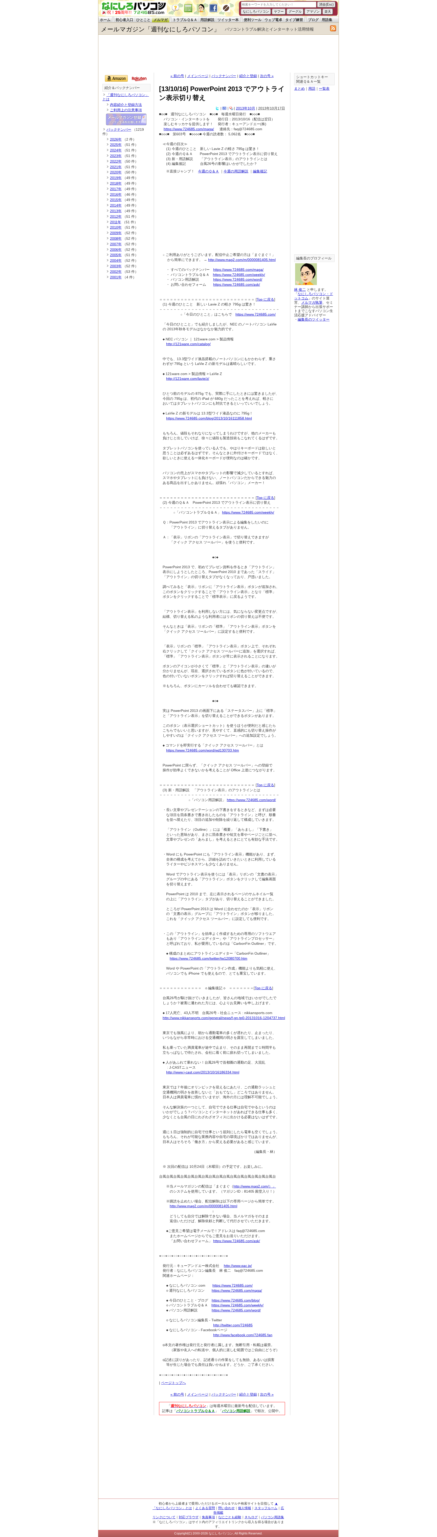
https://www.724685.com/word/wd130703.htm (202, 750)
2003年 (116, 266)
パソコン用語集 (272, 1517)
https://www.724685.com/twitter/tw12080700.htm (208, 958)
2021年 (116, 167)
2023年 (116, 156)
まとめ (299, 88)
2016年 (116, 194)
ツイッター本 (228, 20)
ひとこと (143, 20)
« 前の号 (177, 76)
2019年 (116, 178)
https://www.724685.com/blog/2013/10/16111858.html (209, 418)
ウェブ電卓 (273, 20)
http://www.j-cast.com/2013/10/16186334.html (202, 1072)
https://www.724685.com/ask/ (236, 284)
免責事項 (208, 1517)
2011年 (115, 222)
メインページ (197, 76)
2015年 (116, 200)
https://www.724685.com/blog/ (236, 1300)
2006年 (116, 250)
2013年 (116, 211)
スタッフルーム (265, 1508)
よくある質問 (205, 1508)
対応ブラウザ (189, 1517)
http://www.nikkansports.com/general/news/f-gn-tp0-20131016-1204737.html (224, 1018)
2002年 (116, 272)
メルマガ (161, 20)
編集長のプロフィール (314, 258)
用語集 (327, 20)
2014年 (116, 205)
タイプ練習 (294, 20)
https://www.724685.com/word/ (237, 279)
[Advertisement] (218, 53)
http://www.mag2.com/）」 (254, 1186)
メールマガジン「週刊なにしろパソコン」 (160, 29)
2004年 (116, 260)
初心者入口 (124, 20)
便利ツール (252, 20)
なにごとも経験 (229, 1517)
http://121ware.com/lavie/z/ (187, 379)
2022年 (116, 161)
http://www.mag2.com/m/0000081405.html (242, 260)
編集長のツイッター (314, 319)
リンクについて (164, 1517)
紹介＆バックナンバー (122, 88)
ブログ (313, 20)
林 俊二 (300, 290)
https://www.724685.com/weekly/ (239, 275)
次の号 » (267, 76)
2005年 (116, 255)
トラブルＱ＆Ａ (185, 20)
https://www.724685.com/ (255, 314)
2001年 (116, 277)
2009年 (116, 233)
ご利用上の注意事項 (126, 110)
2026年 (116, 139)
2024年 (116, 150)
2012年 (116, 216)
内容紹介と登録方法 (126, 105)
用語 (311, 88)
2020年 (116, 172)
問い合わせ (226, 1508)
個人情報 (244, 1508)
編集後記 (260, 171)
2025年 (116, 145)
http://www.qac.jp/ (238, 1266)
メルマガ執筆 (311, 302)
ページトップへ (173, 1383)
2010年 (116, 227)
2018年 (116, 183)
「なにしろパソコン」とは (172, 1508)
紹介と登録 (248, 76)
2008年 (116, 238)
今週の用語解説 (236, 171)
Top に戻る (265, 299)
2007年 (116, 244)
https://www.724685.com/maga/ (189, 129)
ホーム (105, 20)
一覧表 (324, 88)
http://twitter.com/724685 (233, 1325)
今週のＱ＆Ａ (208, 171)
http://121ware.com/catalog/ (188, 344)
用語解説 (207, 20)
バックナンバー (223, 76)
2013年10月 (245, 108)
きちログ (251, 1517)
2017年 (116, 189)
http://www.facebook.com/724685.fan (242, 1335)
